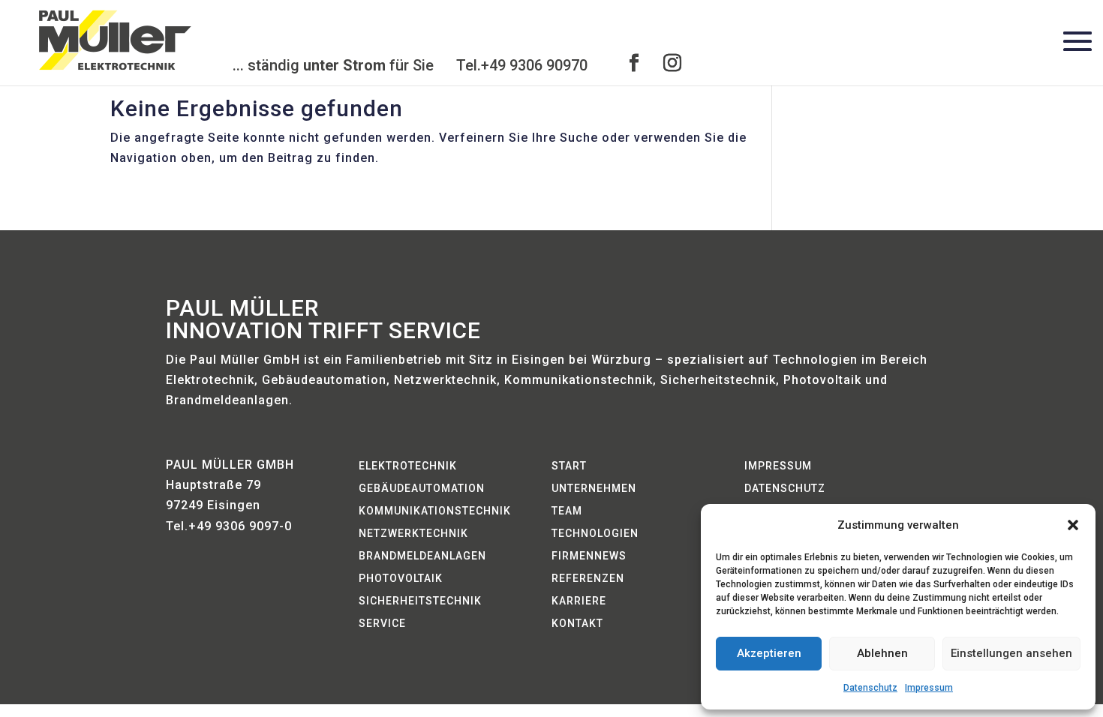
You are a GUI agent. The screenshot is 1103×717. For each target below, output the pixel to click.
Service (382, 623)
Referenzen (588, 578)
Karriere (579, 601)
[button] (1072, 525)
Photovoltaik (401, 578)
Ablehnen (882, 653)
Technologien (595, 533)
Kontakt (577, 623)
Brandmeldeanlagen (422, 556)
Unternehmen (594, 488)
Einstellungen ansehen (1011, 653)
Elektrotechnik (408, 466)
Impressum (929, 687)
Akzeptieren (769, 653)
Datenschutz (870, 687)
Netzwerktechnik (413, 533)
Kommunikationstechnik (435, 511)
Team (567, 511)
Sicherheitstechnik (420, 601)
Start (569, 466)
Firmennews (589, 556)
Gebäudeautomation (422, 488)
